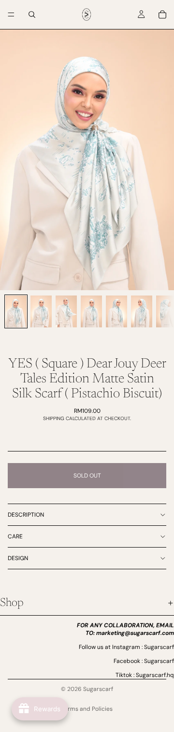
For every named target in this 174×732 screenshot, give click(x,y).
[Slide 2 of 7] (41, 311)
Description (26, 515)
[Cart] (162, 14)
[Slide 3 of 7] (66, 311)
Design (18, 558)
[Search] (32, 14)
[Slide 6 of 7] (141, 311)
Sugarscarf (98, 689)
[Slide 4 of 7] (91, 311)
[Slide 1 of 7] (16, 311)
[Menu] (11, 14)
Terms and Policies (87, 709)
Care (15, 536)
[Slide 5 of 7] (116, 311)
